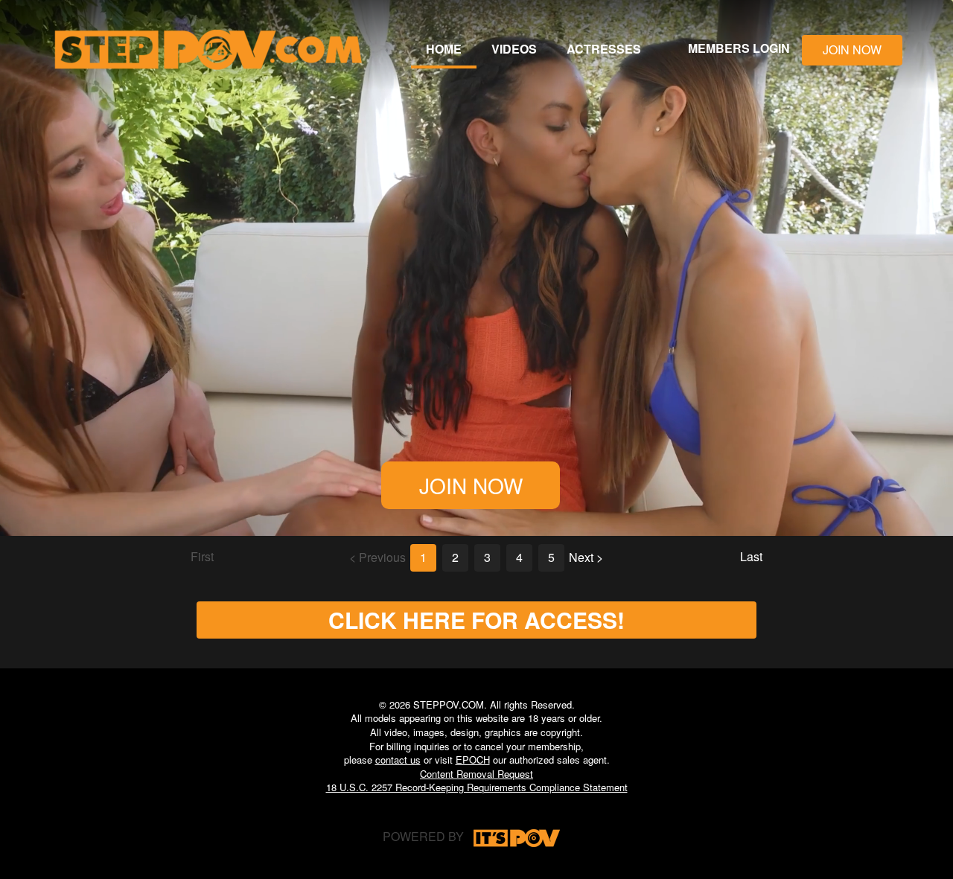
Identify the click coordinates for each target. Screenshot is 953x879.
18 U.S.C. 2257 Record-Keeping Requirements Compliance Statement (477, 787)
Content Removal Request (476, 774)
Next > (586, 557)
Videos (514, 48)
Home (444, 48)
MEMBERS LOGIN (739, 48)
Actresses (604, 48)
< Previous (377, 557)
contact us (398, 759)
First (202, 556)
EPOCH (473, 759)
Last (751, 556)
